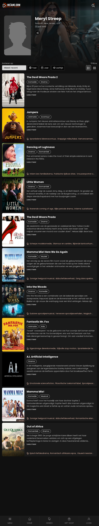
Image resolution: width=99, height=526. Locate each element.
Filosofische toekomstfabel (68, 383)
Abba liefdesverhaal (65, 278)
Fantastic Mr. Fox (38, 321)
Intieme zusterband (83, 208)
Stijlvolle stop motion (66, 348)
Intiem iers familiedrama (41, 174)
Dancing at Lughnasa (41, 147)
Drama (44, 82)
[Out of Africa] (13, 439)
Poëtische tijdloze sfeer (64, 174)
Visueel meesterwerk (86, 453)
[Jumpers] (13, 125)
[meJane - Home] (11, 5)
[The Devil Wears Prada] (13, 230)
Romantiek (44, 151)
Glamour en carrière (62, 243)
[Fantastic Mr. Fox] (13, 335)
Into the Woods (37, 287)
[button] (10, 521)
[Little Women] (13, 195)
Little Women (35, 182)
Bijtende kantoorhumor (83, 243)
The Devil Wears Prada (41, 217)
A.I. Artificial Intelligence (42, 357)
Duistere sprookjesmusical (42, 313)
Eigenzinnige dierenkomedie (43, 348)
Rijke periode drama (64, 208)
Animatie (32, 117)
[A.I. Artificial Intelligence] (13, 369)
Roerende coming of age (41, 208)
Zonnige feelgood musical (42, 278)
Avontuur (45, 117)
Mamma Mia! (35, 391)
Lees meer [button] (31, 95)
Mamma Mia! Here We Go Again (47, 252)
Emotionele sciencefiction (42, 383)
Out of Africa (35, 426)
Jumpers (32, 112)
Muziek (44, 256)
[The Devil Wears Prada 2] (13, 90)
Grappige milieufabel (67, 139)
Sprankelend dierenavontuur (43, 139)
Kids (43, 326)
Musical (44, 396)
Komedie (32, 82)
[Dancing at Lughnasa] (13, 160)
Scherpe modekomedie (41, 243)
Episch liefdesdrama (39, 453)
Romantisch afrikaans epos (63, 453)
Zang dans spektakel (85, 278)
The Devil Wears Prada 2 (42, 77)
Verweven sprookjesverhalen (69, 313)
